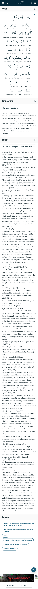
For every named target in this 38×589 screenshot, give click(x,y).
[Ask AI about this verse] (33, 569)
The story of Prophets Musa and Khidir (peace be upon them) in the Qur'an (18, 524)
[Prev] (3, 586)
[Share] (30, 3)
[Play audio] (34, 14)
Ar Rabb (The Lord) (9, 549)
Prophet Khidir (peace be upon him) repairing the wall (18, 530)
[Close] (36, 576)
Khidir (5, 536)
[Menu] (3, 3)
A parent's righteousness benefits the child (17, 540)
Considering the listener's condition (15, 544)
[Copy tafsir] (35, 140)
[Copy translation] (35, 101)
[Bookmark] (7, 3)
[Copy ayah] (35, 9)
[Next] (35, 586)
